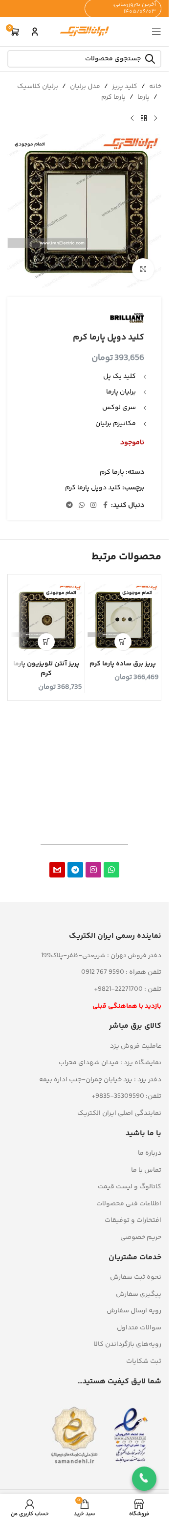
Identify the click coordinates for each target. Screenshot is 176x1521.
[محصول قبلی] (155, 119)
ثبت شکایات (143, 1361)
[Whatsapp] (111, 869)
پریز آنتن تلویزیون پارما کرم (46, 669)
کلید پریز (124, 86)
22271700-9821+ (118, 989)
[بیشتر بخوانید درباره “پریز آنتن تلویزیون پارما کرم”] (46, 641)
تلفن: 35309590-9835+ (126, 1096)
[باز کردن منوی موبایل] (156, 31)
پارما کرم (113, 97)
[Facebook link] (105, 506)
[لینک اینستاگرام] (93, 506)
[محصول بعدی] (132, 119)
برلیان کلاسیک (37, 86)
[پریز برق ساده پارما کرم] (123, 619)
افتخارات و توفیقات (133, 1220)
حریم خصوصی (140, 1237)
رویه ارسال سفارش (134, 1311)
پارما (143, 97)
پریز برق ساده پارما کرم (122, 664)
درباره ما (149, 1153)
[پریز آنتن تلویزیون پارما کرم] (46, 619)
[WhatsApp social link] (82, 506)
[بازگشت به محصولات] (144, 119)
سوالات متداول (139, 1328)
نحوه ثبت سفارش (135, 1277)
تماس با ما (146, 1170)
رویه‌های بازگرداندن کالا (127, 1344)
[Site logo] (84, 31)
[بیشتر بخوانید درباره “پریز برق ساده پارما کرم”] (123, 641)
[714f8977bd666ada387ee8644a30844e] (57, 869)
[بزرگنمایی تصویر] (143, 269)
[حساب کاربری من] (34, 31)
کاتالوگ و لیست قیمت (129, 1186)
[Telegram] (75, 869)
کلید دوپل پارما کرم (93, 488)
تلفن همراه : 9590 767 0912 (121, 972)
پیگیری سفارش (138, 1294)
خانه (155, 86)
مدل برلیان (85, 86)
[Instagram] (93, 869)
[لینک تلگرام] (69, 506)
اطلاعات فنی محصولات (128, 1204)
